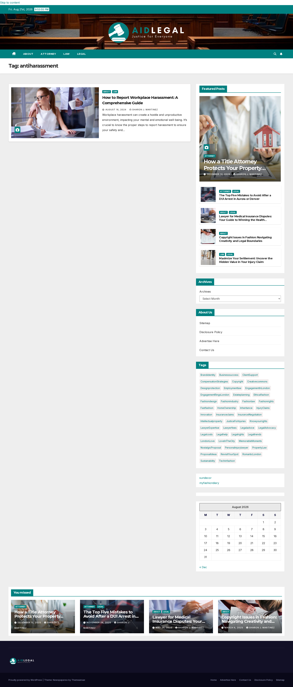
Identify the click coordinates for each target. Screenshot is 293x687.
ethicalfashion (261, 394)
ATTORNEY (48, 53)
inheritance (246, 407)
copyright (237, 381)
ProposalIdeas (209, 454)
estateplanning (241, 394)
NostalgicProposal (211, 447)
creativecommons (257, 381)
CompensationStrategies (214, 381)
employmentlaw (232, 388)
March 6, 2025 (234, 627)
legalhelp (222, 434)
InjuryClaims (263, 407)
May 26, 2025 (164, 627)
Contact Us (206, 350)
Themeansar (78, 680)
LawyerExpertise (210, 427)
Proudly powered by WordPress (25, 680)
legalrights (238, 434)
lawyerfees (230, 427)
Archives (205, 291)
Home (214, 680)
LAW (66, 53)
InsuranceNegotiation (250, 414)
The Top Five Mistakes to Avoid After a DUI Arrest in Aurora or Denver (245, 197)
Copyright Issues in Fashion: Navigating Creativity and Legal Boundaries (245, 239)
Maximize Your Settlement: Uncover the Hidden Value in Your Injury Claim (245, 260)
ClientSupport (250, 374)
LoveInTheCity (227, 441)
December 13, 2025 (219, 174)
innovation (206, 414)
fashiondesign (209, 401)
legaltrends (254, 434)
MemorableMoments (250, 441)
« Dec (203, 567)
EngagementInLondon (257, 388)
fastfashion (207, 407)
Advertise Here (209, 341)
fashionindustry (229, 401)
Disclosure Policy (210, 332)
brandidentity (208, 374)
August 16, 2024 (116, 109)
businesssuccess (228, 374)
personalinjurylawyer (236, 447)
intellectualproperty (211, 421)
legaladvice (247, 427)
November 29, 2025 (99, 622)
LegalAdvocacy (267, 427)
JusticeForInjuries (236, 421)
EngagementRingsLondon (215, 394)
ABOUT (28, 53)
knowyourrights (258, 421)
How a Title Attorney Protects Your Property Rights (232, 168)
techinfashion (227, 460)
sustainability (208, 460)
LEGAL (81, 53)
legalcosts (207, 434)
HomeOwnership (226, 407)
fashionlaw (248, 401)
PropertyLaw (259, 447)
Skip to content (10, 2)
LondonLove (208, 441)
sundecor (205, 478)
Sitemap (204, 323)
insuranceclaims (225, 414)
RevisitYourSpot (229, 454)
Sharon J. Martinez (145, 109)
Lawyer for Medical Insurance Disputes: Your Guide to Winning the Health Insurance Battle (245, 220)
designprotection (210, 388)
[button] (275, 54)
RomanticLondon (251, 454)
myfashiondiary (209, 483)
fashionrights (266, 401)
